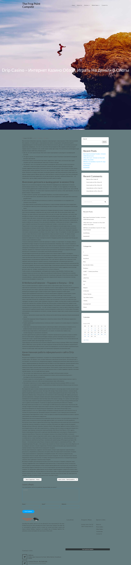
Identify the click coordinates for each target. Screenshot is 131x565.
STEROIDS (86, 291)
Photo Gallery (99, 526)
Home (73, 5)
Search (85, 139)
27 (105, 334)
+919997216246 (42, 563)
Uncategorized (87, 304)
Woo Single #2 (94, 179)
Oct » (87, 340)
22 (88, 334)
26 (101, 334)
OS (84, 284)
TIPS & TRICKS (87, 294)
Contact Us (105, 5)
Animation (85, 255)
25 (98, 334)
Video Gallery (99, 529)
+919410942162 (32, 563)
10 (95, 330)
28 (85, 336)
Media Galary (95, 5)
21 (85, 334)
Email (44, 504)
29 (88, 336)
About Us (79, 5)
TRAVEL (85, 300)
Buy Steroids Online (88, 265)
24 (95, 334)
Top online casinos (88, 297)
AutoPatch (86, 258)
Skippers (85, 287)
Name (24, 504)
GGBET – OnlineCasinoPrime (90, 271)
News (47, 138)
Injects (85, 274)
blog (84, 261)
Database (85, 268)
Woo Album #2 (98, 191)
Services (86, 5)
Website (64, 504)
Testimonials (99, 531)
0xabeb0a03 (86, 167)
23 (91, 334)
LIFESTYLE (86, 278)
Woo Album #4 (98, 185)
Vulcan (85, 307)
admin (35, 138)
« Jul (84, 340)
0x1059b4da (86, 165)
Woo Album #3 (98, 182)
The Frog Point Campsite (31, 5)
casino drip (35, 410)
